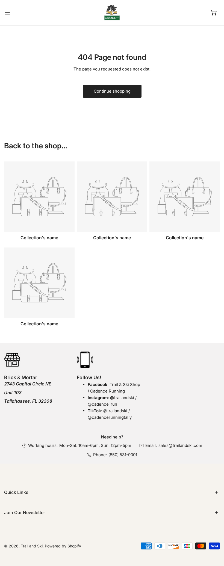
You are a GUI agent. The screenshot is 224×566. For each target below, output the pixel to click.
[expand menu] (7, 12)
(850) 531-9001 (122, 454)
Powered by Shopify (63, 546)
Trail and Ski (32, 546)
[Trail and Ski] (112, 13)
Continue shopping (112, 91)
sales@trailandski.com (180, 445)
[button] (214, 13)
